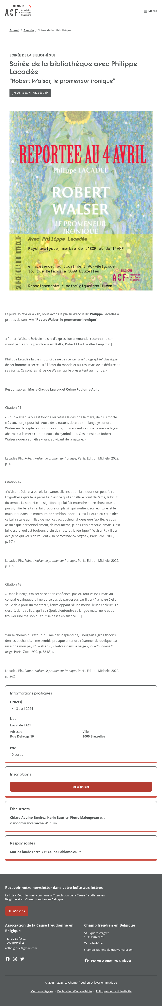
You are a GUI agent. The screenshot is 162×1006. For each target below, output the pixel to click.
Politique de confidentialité (114, 991)
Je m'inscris (16, 911)
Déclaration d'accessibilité (74, 991)
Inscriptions (81, 787)
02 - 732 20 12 (93, 942)
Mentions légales (42, 991)
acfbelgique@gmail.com (21, 948)
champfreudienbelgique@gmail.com (108, 950)
